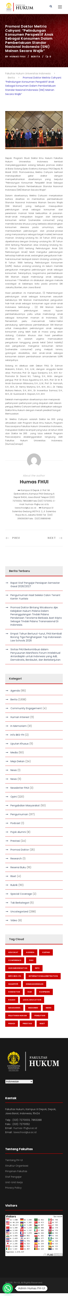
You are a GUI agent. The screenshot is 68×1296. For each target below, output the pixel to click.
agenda (30, 952)
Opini (13, 796)
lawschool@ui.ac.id (25, 1132)
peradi (11, 1023)
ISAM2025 (13, 984)
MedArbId (33, 1007)
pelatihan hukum (17, 1015)
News (13, 770)
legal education (32, 999)
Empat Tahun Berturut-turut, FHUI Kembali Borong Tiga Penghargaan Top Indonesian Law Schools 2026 (36, 637)
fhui (31, 960)
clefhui (46, 952)
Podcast (15, 823)
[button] (7, 1288)
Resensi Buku (18, 867)
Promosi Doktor (19, 849)
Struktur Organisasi (16, 1165)
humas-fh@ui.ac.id (25, 1128)
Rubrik (14, 885)
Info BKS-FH (17, 735)
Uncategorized (19, 911)
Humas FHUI (18, 56)
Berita (35, 56)
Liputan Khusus (19, 743)
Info (37, 968)
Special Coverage (21, 894)
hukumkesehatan (17, 968)
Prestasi (15, 841)
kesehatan (14, 991)
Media (14, 752)
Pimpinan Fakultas (16, 1171)
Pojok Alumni (18, 832)
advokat (13, 952)
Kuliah (11, 999)
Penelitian (39, 1015)
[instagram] (25, 1287)
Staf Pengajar (13, 1177)
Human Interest (19, 717)
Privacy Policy (13, 1187)
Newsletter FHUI (19, 788)
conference (14, 960)
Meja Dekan (17, 761)
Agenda (15, 690)
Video (13, 920)
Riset (13, 876)
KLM (30, 991)
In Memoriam (18, 726)
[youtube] (18, 1287)
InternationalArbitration (43, 976)
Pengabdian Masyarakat (25, 805)
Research (16, 858)
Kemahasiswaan (34, 984)
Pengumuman (19, 814)
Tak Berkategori (19, 902)
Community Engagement (26, 708)
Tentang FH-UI (14, 1160)
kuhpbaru (44, 991)
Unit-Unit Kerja (14, 1182)
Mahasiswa (14, 1007)
